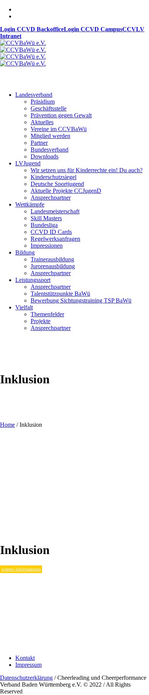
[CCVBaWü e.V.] (23, 53)
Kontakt (25, 658)
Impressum (28, 664)
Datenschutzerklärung (26, 677)
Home (7, 424)
